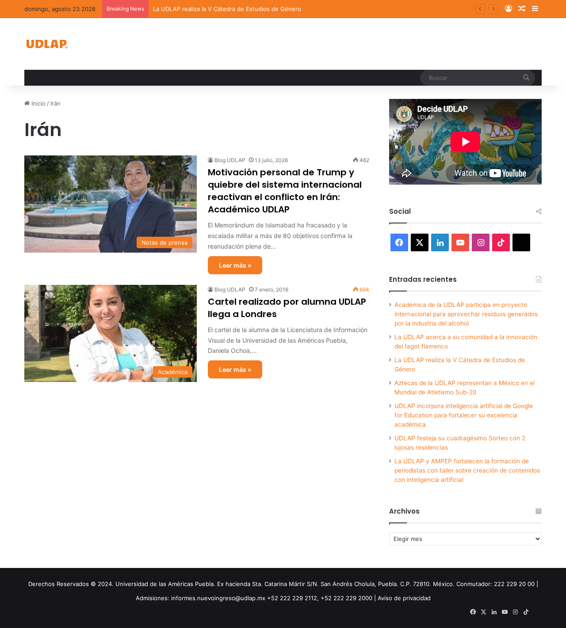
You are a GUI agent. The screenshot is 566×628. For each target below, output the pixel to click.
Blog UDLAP (229, 160)
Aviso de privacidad (404, 598)
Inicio (38, 103)
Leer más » (235, 265)
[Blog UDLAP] (46, 44)
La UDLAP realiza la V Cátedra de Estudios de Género (227, 8)
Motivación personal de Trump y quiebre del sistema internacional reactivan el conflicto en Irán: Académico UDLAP (285, 191)
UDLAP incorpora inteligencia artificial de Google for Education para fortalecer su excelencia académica (463, 415)
